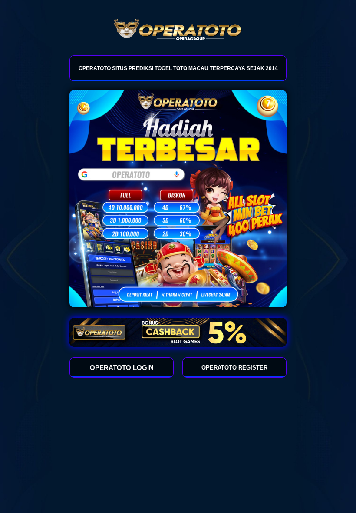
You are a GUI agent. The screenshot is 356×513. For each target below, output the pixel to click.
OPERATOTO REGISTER (234, 367)
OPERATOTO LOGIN (122, 367)
